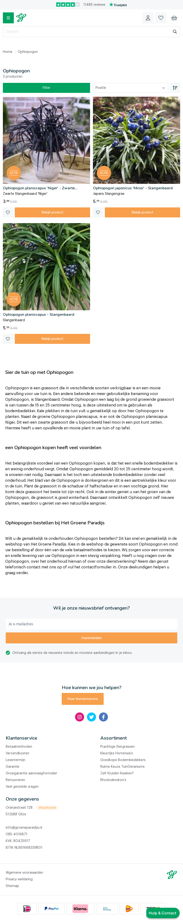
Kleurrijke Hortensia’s (116, 753)
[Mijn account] (147, 17)
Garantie (12, 766)
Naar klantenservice (82, 699)
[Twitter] (91, 717)
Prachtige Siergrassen (117, 746)
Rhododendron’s (113, 780)
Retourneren (15, 780)
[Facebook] (103, 717)
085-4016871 (16, 834)
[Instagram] (79, 717)
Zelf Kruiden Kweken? (117, 773)
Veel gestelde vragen (22, 786)
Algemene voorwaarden (24, 872)
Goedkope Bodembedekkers (123, 760)
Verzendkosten (17, 753)
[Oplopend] (175, 88)
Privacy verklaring (19, 879)
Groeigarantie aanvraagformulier (31, 773)
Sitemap (12, 886)
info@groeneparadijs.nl (24, 827)
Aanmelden (91, 638)
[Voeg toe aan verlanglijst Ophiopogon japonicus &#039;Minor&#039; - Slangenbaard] (98, 212)
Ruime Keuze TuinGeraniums (122, 766)
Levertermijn (15, 760)
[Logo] (21, 17)
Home (7, 52)
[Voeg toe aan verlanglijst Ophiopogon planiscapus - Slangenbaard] (8, 339)
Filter (46, 88)
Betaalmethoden (19, 746)
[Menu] (8, 17)
